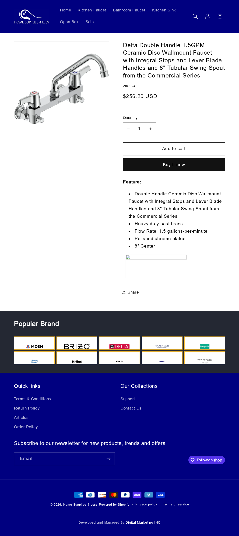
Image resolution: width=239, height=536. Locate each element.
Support (127, 399)
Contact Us (131, 408)
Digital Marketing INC (143, 522)
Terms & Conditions (32, 399)
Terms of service (176, 504)
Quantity (130, 118)
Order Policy (26, 427)
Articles (21, 417)
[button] (195, 16)
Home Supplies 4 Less (80, 504)
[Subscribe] (108, 458)
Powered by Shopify (114, 504)
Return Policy (27, 408)
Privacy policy (146, 504)
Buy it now (174, 164)
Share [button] (133, 292)
